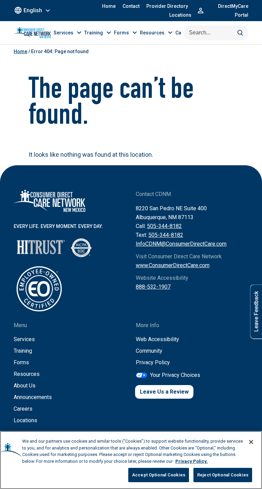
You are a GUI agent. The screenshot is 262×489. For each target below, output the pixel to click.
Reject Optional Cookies (222, 474)
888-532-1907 (153, 287)
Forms (21, 362)
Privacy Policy (153, 362)
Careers (23, 409)
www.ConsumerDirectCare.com (172, 265)
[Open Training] (109, 32)
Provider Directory (167, 6)
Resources (27, 374)
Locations (180, 15)
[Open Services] (79, 32)
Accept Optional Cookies (158, 474)
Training (23, 351)
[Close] (251, 441)
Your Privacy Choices (175, 375)
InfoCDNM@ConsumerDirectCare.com (181, 244)
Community (149, 351)
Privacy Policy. (191, 461)
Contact (131, 6)
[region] (131, 460)
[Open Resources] (170, 32)
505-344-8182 (164, 226)
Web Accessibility (157, 339)
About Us (24, 385)
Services (24, 339)
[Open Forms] (135, 32)
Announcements (33, 397)
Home (109, 6)
